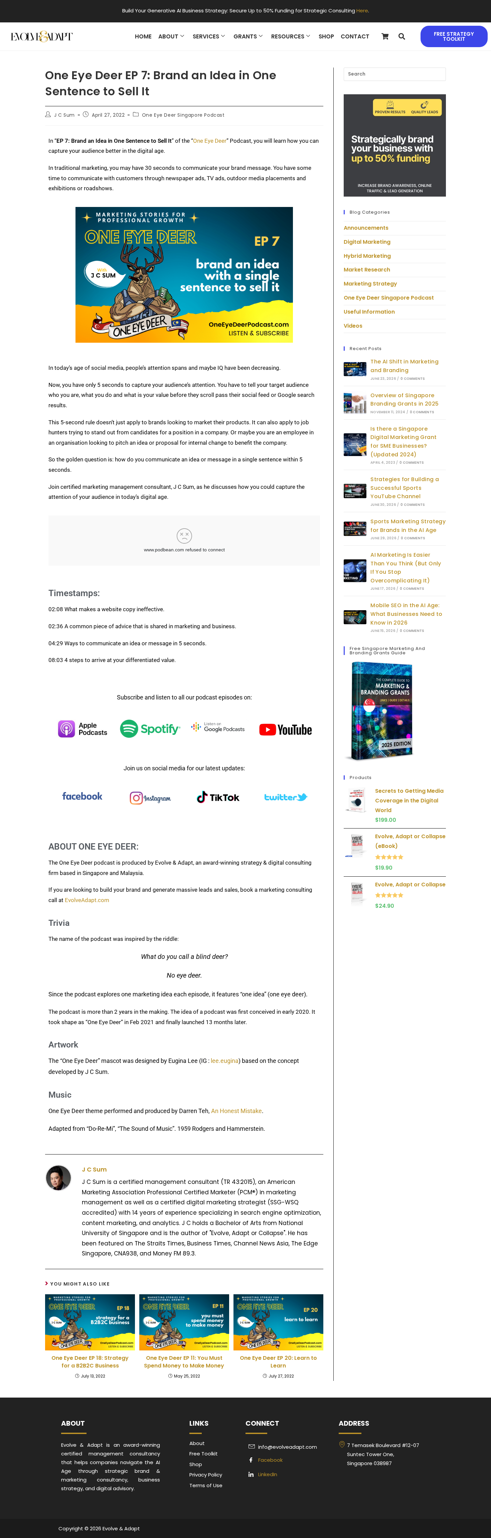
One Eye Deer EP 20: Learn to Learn (278, 1361)
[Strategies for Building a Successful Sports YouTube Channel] (355, 491)
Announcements (366, 228)
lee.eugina (224, 1060)
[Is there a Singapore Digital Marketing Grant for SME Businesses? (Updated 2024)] (355, 444)
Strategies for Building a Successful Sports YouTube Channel (404, 487)
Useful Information (369, 312)
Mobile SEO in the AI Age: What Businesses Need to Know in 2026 (406, 613)
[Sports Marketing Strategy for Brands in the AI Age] (355, 529)
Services (206, 36)
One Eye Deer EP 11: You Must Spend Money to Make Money (184, 1361)
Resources (287, 36)
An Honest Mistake (236, 1110)
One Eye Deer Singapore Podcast (183, 115)
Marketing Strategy (370, 284)
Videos (353, 326)
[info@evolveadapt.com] (289, 1447)
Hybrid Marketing (367, 256)
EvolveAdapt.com (87, 900)
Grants (245, 36)
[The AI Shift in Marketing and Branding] (355, 369)
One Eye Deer (209, 140)
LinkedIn (267, 1474)
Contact (355, 36)
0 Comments (412, 378)
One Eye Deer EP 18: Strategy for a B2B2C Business (90, 1361)
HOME (143, 36)
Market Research (367, 269)
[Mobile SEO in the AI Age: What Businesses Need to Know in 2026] (355, 617)
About (168, 36)
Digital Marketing (367, 242)
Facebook (270, 1459)
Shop (326, 36)
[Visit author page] (58, 1178)
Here (362, 10)
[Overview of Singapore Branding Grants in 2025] (355, 402)
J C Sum (64, 115)
